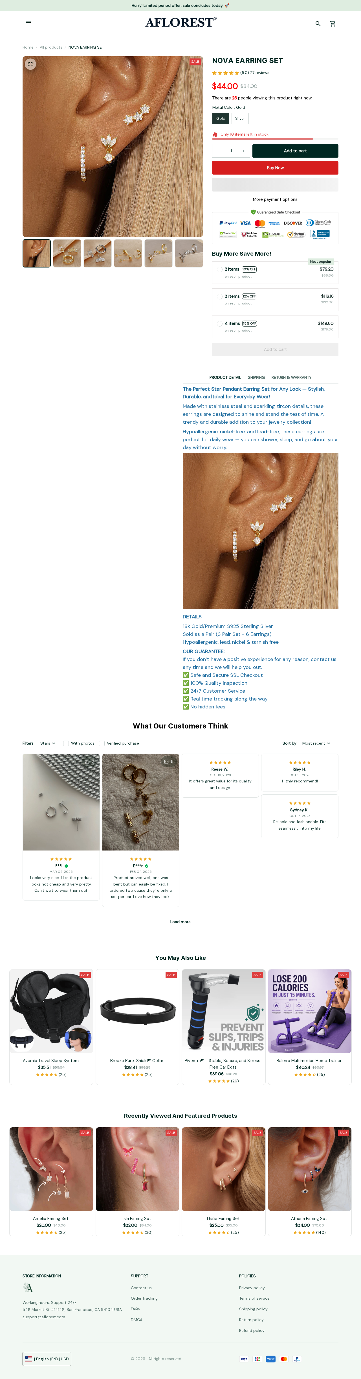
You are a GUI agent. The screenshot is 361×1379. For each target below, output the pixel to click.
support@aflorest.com (44, 1316)
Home (28, 47)
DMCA (136, 1319)
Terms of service (254, 1298)
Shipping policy (253, 1308)
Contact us (141, 1287)
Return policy (251, 1319)
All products (51, 47)
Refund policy (252, 1330)
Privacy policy (252, 1287)
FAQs (135, 1308)
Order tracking (144, 1298)
